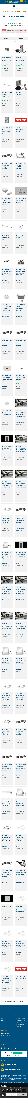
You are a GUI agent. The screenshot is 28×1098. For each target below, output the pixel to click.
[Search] (5, 2)
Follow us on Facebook (1, 1048)
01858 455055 (5, 1033)
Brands (3, 1020)
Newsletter (3, 1016)
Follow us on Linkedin (15, 1048)
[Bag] (25, 2)
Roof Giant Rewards (6, 1014)
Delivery (18, 1016)
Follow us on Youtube (8, 1048)
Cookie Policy (19, 1026)
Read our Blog (5, 1048)
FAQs (17, 1012)
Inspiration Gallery (20, 1018)
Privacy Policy (19, 1022)
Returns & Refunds (20, 1020)
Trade (22, 1)
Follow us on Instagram (12, 1048)
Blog (2, 1018)
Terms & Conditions (20, 1024)
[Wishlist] (8, 2)
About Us (3, 1012)
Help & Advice (19, 1014)
